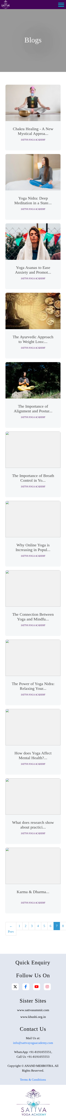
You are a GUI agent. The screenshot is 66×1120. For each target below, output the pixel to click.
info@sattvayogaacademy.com (33, 1043)
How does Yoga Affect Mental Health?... (33, 755)
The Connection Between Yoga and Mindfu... (33, 616)
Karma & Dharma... (33, 892)
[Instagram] (47, 987)
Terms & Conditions (33, 1079)
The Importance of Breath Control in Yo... (33, 478)
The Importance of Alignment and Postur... (33, 408)
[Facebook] (26, 987)
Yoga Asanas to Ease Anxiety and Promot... (33, 270)
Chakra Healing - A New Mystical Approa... (33, 131)
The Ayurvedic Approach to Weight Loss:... (33, 339)
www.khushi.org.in (33, 1017)
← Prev (11, 928)
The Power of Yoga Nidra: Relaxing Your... (33, 686)
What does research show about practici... (33, 824)
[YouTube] (36, 987)
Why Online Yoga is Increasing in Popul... (33, 547)
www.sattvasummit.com (33, 1010)
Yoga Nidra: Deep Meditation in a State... (33, 200)
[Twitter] (15, 987)
